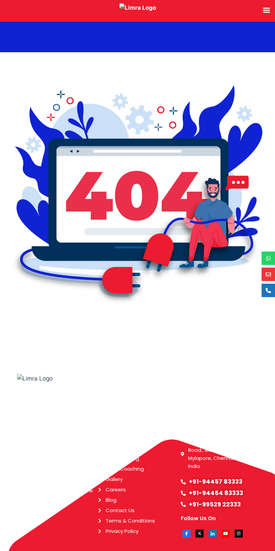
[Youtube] (226, 534)
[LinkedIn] (213, 534)
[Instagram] (239, 534)
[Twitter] (200, 534)
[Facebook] (186, 534)
